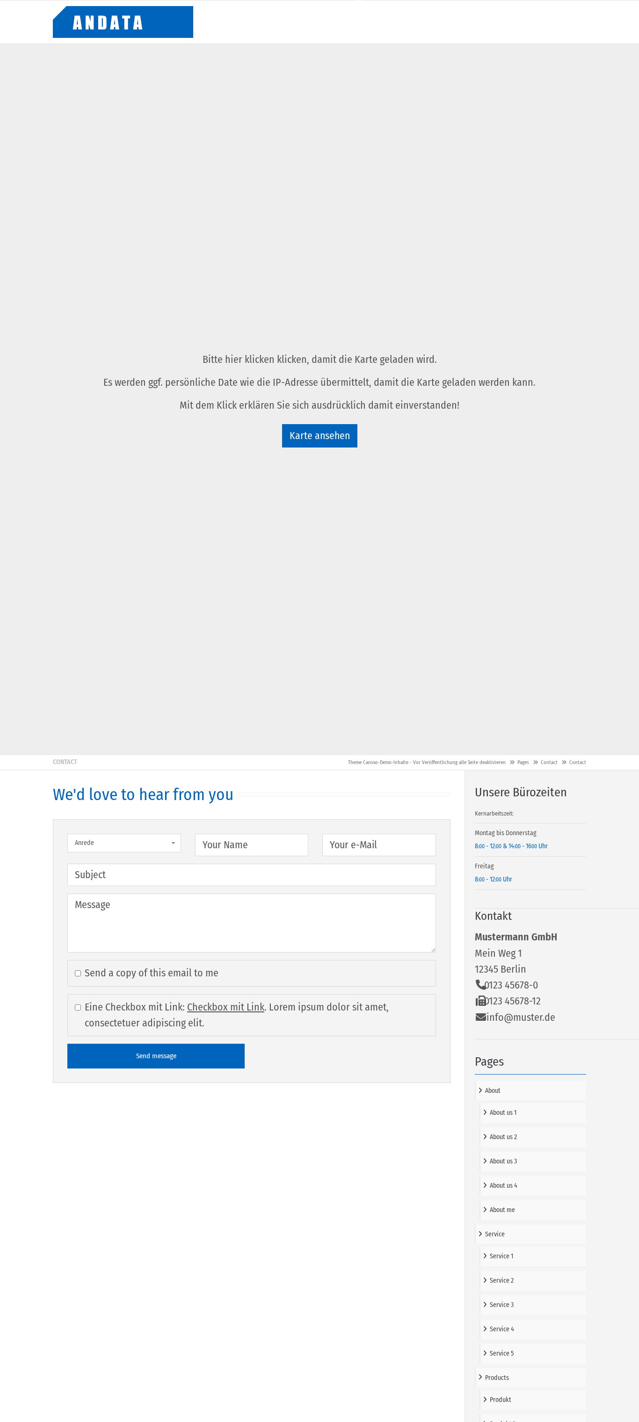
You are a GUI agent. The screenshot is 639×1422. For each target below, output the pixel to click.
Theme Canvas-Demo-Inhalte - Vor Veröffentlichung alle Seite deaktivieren (427, 762)
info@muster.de (521, 1017)
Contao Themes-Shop (123, 22)
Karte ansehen (320, 436)
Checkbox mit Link (225, 1007)
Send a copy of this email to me (151, 973)
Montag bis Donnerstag (506, 833)
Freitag (484, 866)
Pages (523, 762)
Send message (156, 1056)
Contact (549, 762)
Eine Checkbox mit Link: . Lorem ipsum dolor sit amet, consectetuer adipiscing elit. (237, 1015)
